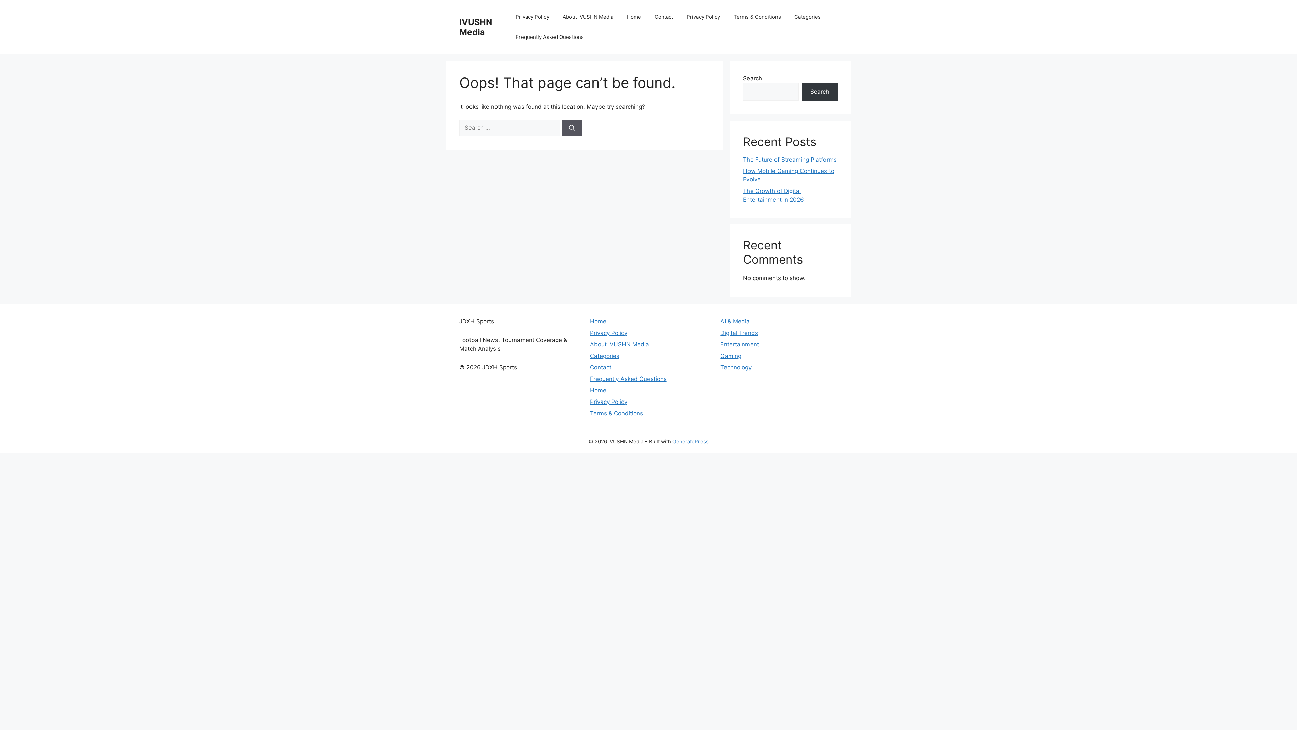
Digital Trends (739, 333)
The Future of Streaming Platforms (790, 159)
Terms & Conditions (757, 17)
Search (752, 78)
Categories (807, 17)
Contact (664, 17)
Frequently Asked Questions (550, 37)
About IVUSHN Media (588, 17)
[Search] (572, 128)
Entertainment (739, 344)
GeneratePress (690, 441)
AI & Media (735, 321)
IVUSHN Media (475, 27)
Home (634, 17)
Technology (736, 367)
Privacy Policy (532, 17)
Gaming (730, 355)
